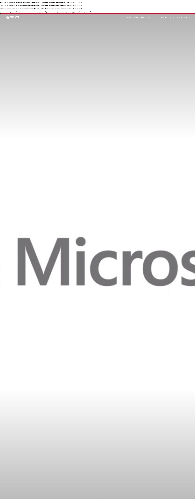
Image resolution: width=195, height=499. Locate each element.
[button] (189, 17)
